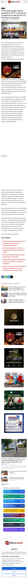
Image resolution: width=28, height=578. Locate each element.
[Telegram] (8, 277)
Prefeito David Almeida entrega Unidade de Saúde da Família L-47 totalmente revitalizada (14, 261)
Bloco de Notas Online (9, 500)
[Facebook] (2, 277)
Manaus (5, 6)
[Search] (26, 2)
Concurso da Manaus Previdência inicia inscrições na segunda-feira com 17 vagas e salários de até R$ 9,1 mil (13, 460)
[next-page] (4, 306)
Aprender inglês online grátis (10, 529)
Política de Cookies (10, 564)
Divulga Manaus (7, 490)
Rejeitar (14, 575)
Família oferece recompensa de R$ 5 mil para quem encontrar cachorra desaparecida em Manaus (14, 243)
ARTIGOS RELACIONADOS (6, 283)
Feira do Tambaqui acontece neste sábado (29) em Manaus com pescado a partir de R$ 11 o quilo (16, 288)
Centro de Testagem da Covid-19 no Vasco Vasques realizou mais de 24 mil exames (13, 250)
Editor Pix (6, 495)
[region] (14, 566)
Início (2, 6)
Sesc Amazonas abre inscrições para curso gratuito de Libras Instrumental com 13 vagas (17, 295)
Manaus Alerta (6, 20)
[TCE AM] (14, 317)
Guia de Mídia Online (8, 524)
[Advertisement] (14, 138)
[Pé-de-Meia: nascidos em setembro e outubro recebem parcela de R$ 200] (4, 479)
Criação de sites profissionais (10, 510)
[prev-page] (2, 306)
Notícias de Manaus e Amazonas (11, 514)
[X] (11, 277)
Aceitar (14, 568)
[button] (2, 2)
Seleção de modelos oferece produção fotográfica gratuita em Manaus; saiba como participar (16, 301)
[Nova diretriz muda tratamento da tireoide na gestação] (4, 473)
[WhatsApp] (5, 277)
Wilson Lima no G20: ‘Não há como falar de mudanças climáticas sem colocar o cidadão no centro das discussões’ (15, 268)
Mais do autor (17, 283)
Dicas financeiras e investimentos (11, 519)
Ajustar (14, 571)
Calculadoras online (8, 505)
